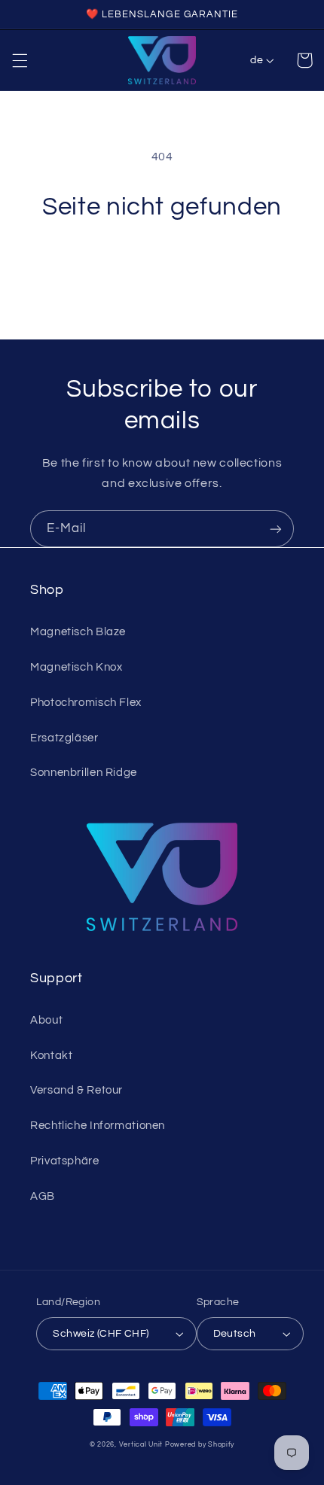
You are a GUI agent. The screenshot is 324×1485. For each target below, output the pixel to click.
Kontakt (51, 1055)
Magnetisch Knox (76, 667)
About (46, 1020)
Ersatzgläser (64, 738)
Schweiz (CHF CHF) (100, 1333)
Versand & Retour (76, 1090)
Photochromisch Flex (86, 702)
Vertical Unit (141, 1444)
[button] (19, 60)
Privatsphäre (64, 1161)
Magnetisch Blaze (78, 632)
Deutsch (234, 1333)
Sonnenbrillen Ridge (83, 772)
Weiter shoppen (162, 265)
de (256, 60)
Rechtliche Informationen (97, 1125)
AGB (42, 1196)
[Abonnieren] (275, 528)
